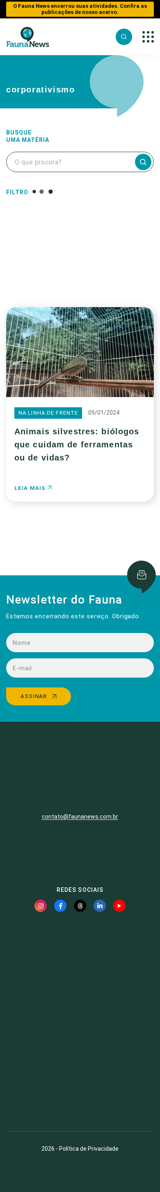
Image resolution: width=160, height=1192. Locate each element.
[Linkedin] (100, 906)
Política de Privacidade (89, 1148)
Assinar (34, 696)
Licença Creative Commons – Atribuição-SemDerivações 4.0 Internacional (80, 1095)
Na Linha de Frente (48, 413)
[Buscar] (124, 37)
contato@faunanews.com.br (80, 816)
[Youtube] (119, 906)
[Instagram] (40, 906)
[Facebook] (60, 906)
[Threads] (80, 906)
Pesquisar (80, 275)
